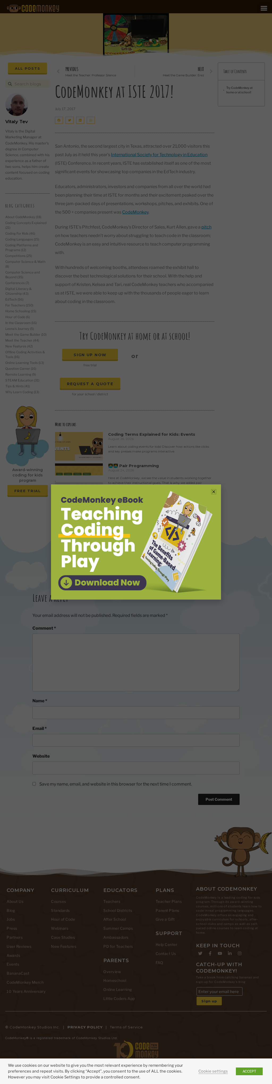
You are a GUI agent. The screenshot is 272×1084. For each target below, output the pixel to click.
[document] (136, 542)
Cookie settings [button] (213, 1071)
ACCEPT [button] (249, 1071)
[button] (214, 492)
